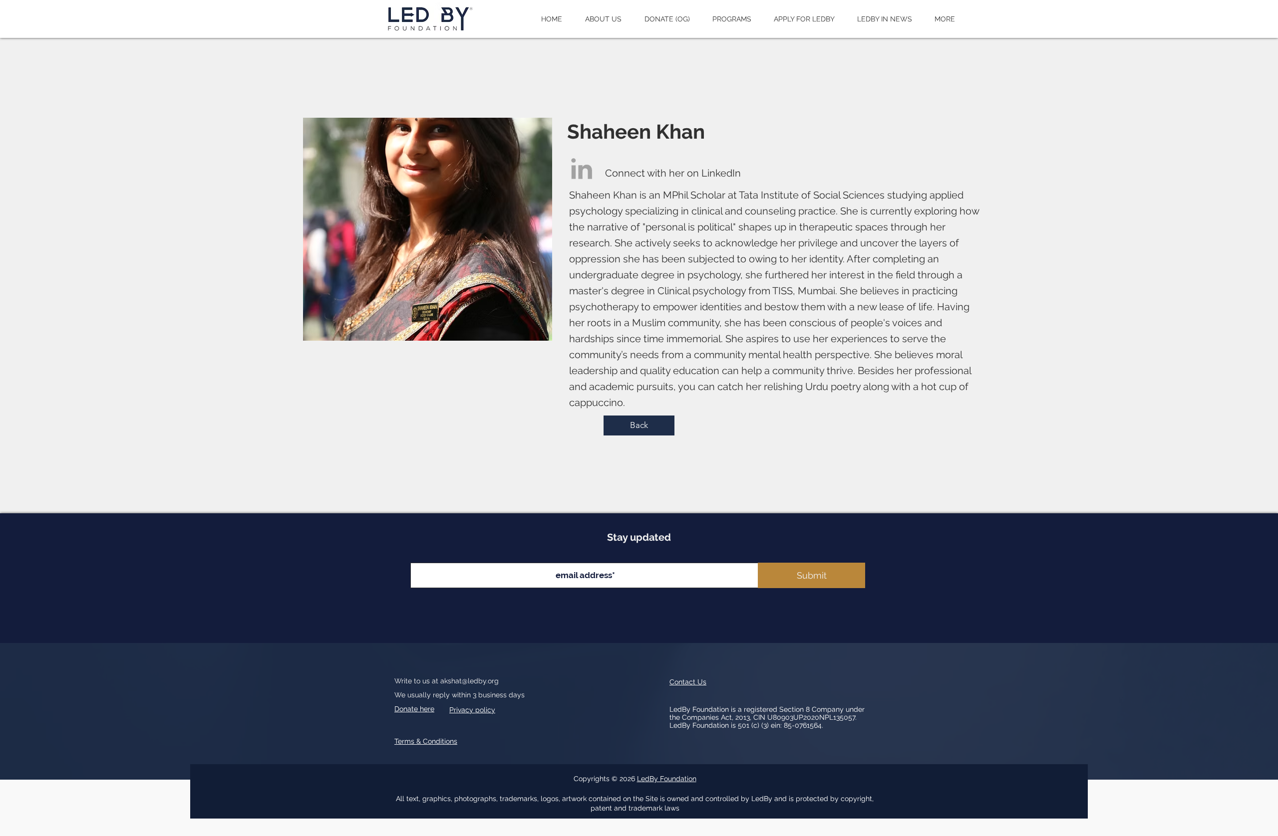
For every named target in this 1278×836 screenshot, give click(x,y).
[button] (603, 18)
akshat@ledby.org (469, 681)
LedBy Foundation (666, 779)
